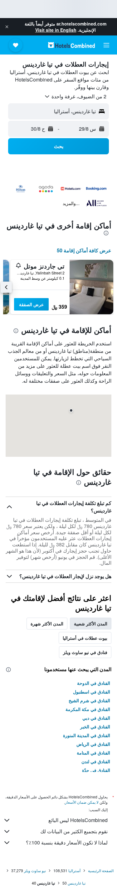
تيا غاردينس (76, 883)
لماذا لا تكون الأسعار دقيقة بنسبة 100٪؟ (67, 842)
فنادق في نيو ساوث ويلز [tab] (85, 652)
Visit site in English (55, 30)
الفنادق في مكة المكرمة (88, 709)
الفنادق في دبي (96, 718)
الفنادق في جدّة (96, 770)
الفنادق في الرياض (93, 744)
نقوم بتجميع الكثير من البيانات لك (74, 831)
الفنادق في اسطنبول (91, 692)
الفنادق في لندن (95, 761)
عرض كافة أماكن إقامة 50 (84, 250)
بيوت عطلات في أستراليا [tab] (85, 638)
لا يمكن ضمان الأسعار (82, 802)
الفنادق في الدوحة (93, 683)
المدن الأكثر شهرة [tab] (47, 623)
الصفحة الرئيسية (101, 870)
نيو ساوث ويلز (35, 870)
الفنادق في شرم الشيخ (89, 700)
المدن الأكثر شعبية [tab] (90, 623)
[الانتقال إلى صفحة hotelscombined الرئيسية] (71, 45)
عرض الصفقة (31, 304)
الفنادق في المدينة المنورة (86, 735)
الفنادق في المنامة (93, 753)
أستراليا (74, 870)
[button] (7, 27)
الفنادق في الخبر (95, 726)
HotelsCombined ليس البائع (78, 820)
